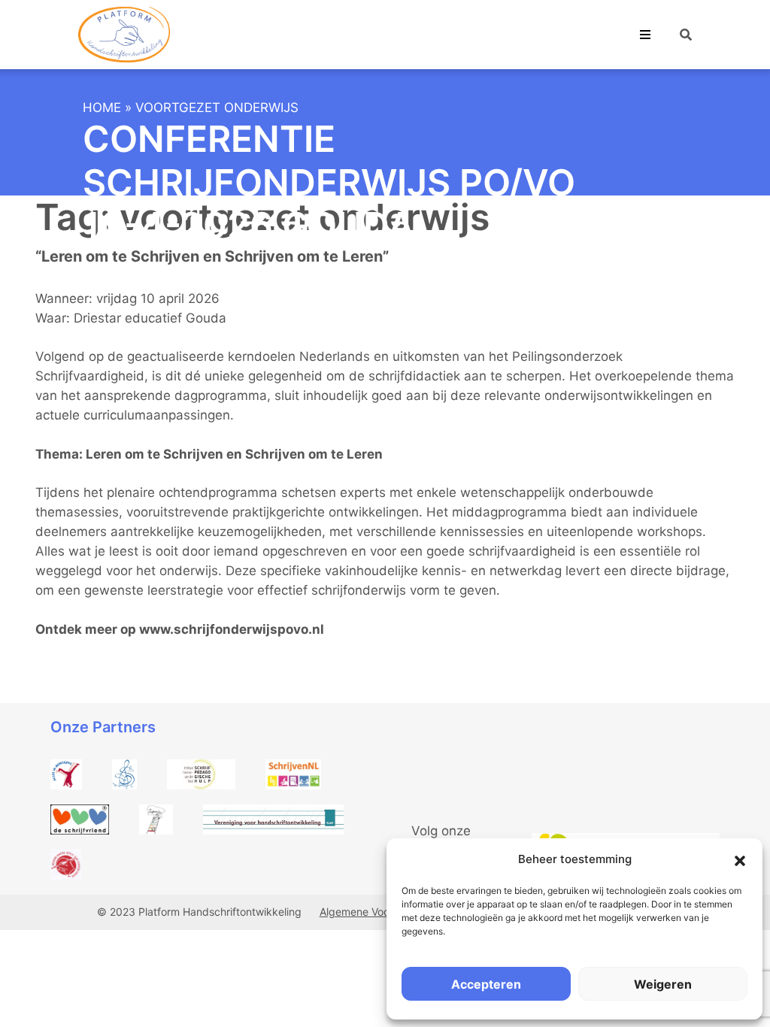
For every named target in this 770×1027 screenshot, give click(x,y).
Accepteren (486, 984)
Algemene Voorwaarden (378, 911)
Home (102, 107)
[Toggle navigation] (645, 34)
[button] (739, 859)
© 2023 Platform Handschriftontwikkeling (201, 911)
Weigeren (663, 984)
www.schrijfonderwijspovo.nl (231, 629)
